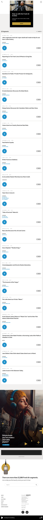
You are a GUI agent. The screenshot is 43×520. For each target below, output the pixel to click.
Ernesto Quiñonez (6, 95)
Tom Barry (5, 77)
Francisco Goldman (6, 163)
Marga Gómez (5, 112)
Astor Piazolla (5, 286)
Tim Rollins (5, 216)
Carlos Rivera (5, 217)
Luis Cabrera (5, 199)
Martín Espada (5, 146)
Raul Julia (5, 234)
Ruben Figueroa (6, 198)
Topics (2, 497)
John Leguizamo (6, 43)
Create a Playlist (4, 504)
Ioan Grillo (5, 60)
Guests (2, 495)
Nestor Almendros (6, 269)
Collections (3, 499)
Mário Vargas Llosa (6, 303)
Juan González (5, 374)
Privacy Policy (24, 505)
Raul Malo (5, 129)
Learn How (6, 444)
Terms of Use (24, 507)
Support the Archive (4, 506)
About (2, 502)
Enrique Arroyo (6, 375)
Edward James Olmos (6, 322)
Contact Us (23, 509)
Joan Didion (5, 357)
